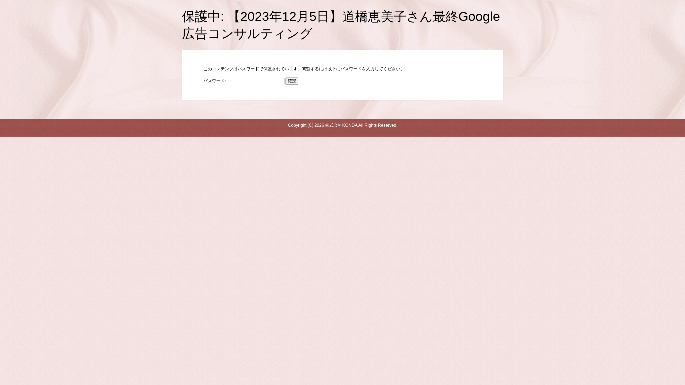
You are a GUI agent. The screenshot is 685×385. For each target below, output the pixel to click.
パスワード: (215, 81)
